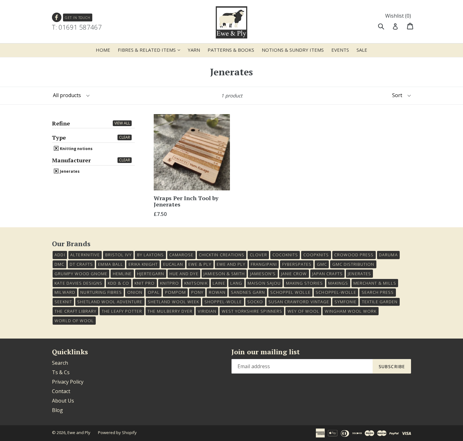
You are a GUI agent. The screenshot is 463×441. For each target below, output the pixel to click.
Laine (219, 283)
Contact (61, 391)
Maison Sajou (264, 283)
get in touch (77, 17)
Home (103, 50)
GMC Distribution (353, 264)
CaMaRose (181, 255)
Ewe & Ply (199, 264)
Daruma (388, 255)
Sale (362, 50)
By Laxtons (150, 255)
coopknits (316, 255)
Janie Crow (294, 273)
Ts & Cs (61, 372)
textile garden (380, 302)
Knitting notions (76, 148)
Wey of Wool (303, 311)
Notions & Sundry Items (293, 50)
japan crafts (327, 273)
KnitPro (169, 283)
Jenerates (69, 171)
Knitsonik (195, 283)
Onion (134, 292)
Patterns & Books (231, 50)
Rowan (217, 292)
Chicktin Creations (221, 255)
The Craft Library (75, 311)
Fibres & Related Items (150, 49)
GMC (322, 264)
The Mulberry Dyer (169, 311)
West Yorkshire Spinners (252, 311)
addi (59, 255)
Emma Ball (110, 264)
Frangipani (264, 264)
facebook (57, 17)
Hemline (122, 273)
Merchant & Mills (374, 283)
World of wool (74, 320)
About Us (63, 400)
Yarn (194, 50)
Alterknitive (85, 255)
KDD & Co (118, 283)
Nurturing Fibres (101, 292)
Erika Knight (143, 264)
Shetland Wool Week (173, 302)
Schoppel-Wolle (336, 292)
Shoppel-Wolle (223, 302)
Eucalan (173, 264)
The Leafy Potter (122, 311)
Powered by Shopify (117, 432)
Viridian (207, 311)
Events (340, 50)
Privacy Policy (67, 381)
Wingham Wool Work (351, 311)
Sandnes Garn (248, 292)
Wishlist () (398, 15)
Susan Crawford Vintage (298, 302)
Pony (197, 292)
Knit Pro (144, 283)
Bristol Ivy (118, 255)
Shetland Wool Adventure (109, 302)
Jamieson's (263, 273)
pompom (175, 292)
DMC (59, 264)
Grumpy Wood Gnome (80, 273)
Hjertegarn (150, 273)
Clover (258, 255)
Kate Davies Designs (78, 283)
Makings (338, 283)
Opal (154, 292)
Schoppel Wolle (290, 292)
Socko (255, 302)
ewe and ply (231, 264)
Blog (57, 410)
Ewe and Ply (78, 432)
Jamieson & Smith (224, 273)
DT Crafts (81, 264)
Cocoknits (285, 255)
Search (60, 362)
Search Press (378, 292)
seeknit (63, 302)
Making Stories (304, 283)
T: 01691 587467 (77, 27)
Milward (64, 292)
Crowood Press (354, 255)
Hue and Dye (183, 273)
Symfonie (345, 302)
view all (122, 123)
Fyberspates (297, 264)
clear (124, 137)
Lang (236, 283)
